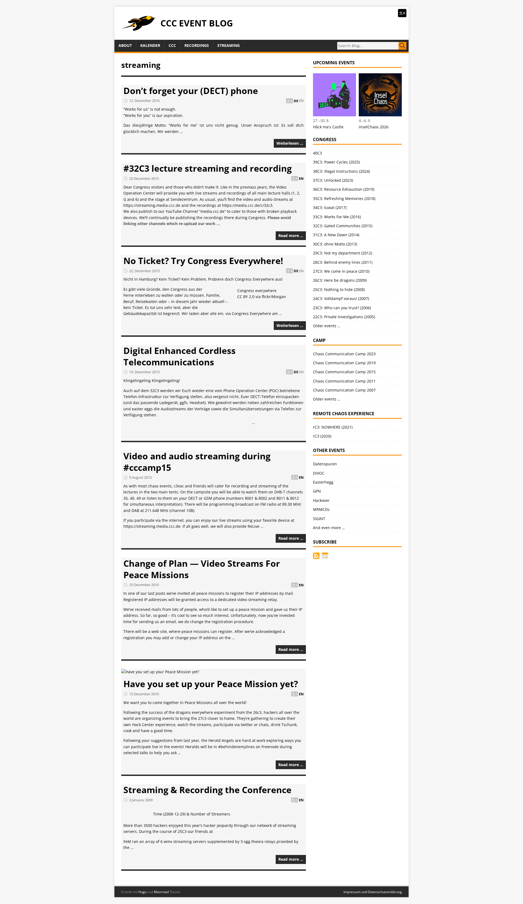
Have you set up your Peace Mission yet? (210, 684)
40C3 (317, 153)
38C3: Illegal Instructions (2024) (341, 171)
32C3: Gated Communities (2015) (342, 225)
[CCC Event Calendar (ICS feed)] (325, 556)
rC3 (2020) (322, 436)
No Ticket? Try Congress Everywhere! (203, 260)
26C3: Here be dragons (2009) (340, 280)
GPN (317, 491)
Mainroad (161, 892)
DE (296, 100)
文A (402, 13)
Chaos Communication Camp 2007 (344, 390)
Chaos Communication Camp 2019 (344, 362)
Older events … (326, 325)
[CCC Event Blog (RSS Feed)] (316, 556)
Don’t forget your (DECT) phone (190, 90)
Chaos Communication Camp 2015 (344, 371)
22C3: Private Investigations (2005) (344, 316)
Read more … (290, 235)
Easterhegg (323, 482)
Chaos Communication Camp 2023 (344, 353)
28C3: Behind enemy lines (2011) (342, 262)
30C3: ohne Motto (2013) (335, 244)
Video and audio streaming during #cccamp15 (196, 461)
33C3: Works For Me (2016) (337, 216)
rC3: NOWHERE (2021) (332, 427)
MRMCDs (321, 509)
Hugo (142, 892)
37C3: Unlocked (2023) (333, 180)
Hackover (321, 500)
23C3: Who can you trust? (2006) (342, 307)
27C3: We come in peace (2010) (341, 271)
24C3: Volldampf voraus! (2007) (341, 298)
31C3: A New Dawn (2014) (336, 234)
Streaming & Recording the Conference (207, 790)
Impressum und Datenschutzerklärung (372, 892)
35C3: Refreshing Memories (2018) (344, 198)
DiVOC (318, 473)
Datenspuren (325, 463)
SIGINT (319, 518)
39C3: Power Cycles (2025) (336, 162)
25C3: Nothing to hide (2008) (339, 289)
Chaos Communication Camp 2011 (344, 381)
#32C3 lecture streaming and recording (207, 168)
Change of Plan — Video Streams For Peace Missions (201, 569)
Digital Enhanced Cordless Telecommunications (179, 356)
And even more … (329, 527)
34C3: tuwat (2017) (329, 207)
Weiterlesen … (289, 143)
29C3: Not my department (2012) (342, 253)
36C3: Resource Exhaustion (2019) (343, 189)
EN (301, 100)
